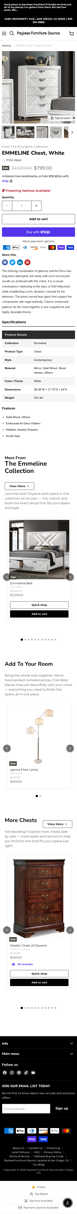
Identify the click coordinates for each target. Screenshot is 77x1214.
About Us (18, 1148)
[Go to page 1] (22, 640)
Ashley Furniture (20, 949)
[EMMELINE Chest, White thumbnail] (8, 132)
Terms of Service (19, 1156)
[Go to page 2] (25, 639)
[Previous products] (7, 577)
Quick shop (39, 604)
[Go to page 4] (32, 639)
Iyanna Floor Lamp (24, 769)
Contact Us (35, 1148)
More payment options (38, 241)
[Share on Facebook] (5, 262)
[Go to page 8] (45, 639)
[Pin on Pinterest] (27, 262)
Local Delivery (20, 1152)
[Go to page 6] (38, 639)
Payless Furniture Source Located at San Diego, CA (36, 1160)
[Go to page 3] (28, 639)
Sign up (61, 1108)
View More (17, 486)
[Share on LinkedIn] (20, 262)
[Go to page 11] (55, 639)
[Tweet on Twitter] (12, 262)
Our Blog (38, 1164)
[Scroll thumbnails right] (71, 132)
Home (6, 45)
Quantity (8, 197)
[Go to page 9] (49, 639)
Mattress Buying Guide (49, 1156)
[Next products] (70, 577)
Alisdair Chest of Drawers (28, 945)
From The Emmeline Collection (25, 146)
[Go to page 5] (35, 639)
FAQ (36, 1152)
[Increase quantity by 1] (36, 206)
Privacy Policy (52, 1152)
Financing (53, 1148)
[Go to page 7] (42, 639)
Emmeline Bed (21, 583)
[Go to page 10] (52, 639)
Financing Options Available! (27, 190)
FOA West (13, 160)
